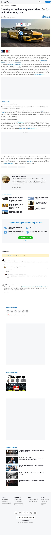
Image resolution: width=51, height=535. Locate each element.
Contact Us (44, 501)
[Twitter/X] (18, 187)
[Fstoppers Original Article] (46, 16)
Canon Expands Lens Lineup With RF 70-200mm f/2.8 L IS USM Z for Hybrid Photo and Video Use (16, 200)
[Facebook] (15, 187)
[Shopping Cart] (39, 1)
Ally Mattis (6, 284)
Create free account (25, 237)
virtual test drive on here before (14, 64)
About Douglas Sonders (19, 176)
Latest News (5, 499)
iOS (42, 111)
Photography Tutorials (33, 499)
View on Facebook (5, 101)
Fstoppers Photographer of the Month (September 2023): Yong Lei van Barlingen (16, 206)
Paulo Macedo (7, 260)
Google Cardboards (8, 163)
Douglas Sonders (6, 16)
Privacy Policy (21, 522)
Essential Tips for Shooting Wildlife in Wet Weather (41, 198)
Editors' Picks (17, 499)
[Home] (7, 1)
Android (3, 112)
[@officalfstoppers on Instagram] (8, 311)
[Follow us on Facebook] (15, 311)
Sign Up (47, 1)
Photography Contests (19, 505)
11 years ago (13, 259)
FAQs (42, 505)
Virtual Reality (22, 167)
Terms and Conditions (28, 522)
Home (2, 5)
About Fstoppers (45, 499)
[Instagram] (13, 187)
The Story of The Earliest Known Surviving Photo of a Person (31, 473)
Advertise (43, 503)
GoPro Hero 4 (21, 122)
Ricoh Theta (22, 128)
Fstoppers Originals (12, 167)
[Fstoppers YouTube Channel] (11, 311)
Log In (43, 1)
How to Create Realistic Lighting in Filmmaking (41, 203)
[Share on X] (4, 51)
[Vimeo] (20, 187)
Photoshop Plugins (32, 501)
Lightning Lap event (39, 74)
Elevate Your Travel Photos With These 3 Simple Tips (15, 211)
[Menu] (1, 2)
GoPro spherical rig (32, 128)
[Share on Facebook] (2, 51)
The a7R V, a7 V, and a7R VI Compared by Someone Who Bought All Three (31, 451)
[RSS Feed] (27, 311)
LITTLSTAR (30, 161)
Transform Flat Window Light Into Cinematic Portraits (40, 208)
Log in (26, 240)
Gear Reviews (5, 501)
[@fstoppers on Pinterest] (23, 311)
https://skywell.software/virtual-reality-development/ (33, 286)
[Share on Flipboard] (7, 51)
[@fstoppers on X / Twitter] (19, 311)
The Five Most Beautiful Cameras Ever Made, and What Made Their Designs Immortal (31, 458)
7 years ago (11, 284)
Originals (7, 5)
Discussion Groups (18, 503)
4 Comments (13, 17)
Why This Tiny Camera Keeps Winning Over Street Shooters (31, 466)
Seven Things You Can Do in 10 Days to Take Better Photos (31, 481)
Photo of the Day (18, 501)
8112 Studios (18, 62)
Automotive (13, 5)
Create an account (12, 255)
